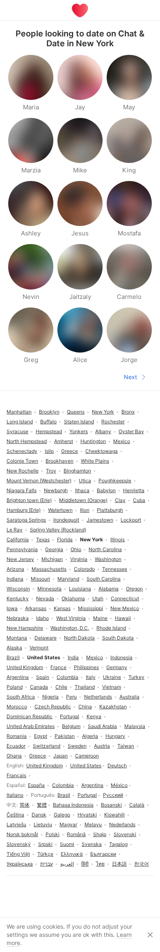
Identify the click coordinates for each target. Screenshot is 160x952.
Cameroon (87, 756)
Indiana (15, 579)
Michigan (52, 559)
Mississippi (90, 608)
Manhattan (19, 412)
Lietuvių (43, 824)
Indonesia (121, 657)
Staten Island (79, 421)
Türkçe (45, 854)
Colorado (84, 569)
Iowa (12, 608)
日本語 (119, 864)
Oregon (134, 589)
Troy (51, 471)
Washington (108, 559)
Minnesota (49, 589)
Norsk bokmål (22, 834)
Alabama (108, 589)
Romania (17, 736)
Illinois (117, 539)
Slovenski (125, 834)
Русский (113, 795)
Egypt (40, 736)
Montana (17, 638)
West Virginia (71, 618)
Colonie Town (22, 461)
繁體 (42, 805)
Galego (62, 815)
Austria (102, 746)
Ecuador (16, 746)
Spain (42, 677)
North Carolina (105, 549)
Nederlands (122, 824)
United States (85, 765)
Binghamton (77, 471)
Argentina (92, 785)
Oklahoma (73, 598)
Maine (100, 618)
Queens (76, 412)
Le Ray (15, 530)
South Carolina (104, 579)
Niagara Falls (22, 490)
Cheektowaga (101, 451)
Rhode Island (111, 628)
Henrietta (133, 490)
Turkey (136, 677)
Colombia (63, 785)
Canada (39, 687)
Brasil (63, 795)
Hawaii (123, 618)
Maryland (68, 579)
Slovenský (19, 844)
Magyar (68, 824)
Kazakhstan (113, 706)
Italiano (15, 795)
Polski (52, 834)
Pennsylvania (22, 549)
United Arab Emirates (31, 726)
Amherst (63, 441)
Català (136, 805)
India (73, 657)
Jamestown (100, 520)
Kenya (94, 716)
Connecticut (125, 598)
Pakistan (65, 736)
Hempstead (49, 431)
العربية (67, 864)
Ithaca (82, 490)
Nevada (45, 598)
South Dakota (118, 638)
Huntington (93, 441)
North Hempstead (27, 441)
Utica (85, 480)
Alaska (14, 647)
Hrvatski (87, 815)
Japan (60, 756)
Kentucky (18, 598)
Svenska (92, 844)
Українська (20, 864)
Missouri (40, 579)
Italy (91, 677)
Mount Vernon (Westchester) (39, 480)
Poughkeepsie (114, 480)
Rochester (113, 421)
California (18, 539)
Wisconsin (18, 589)
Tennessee (114, 569)
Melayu (93, 824)
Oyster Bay (131, 431)
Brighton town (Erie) (29, 500)
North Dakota (79, 638)
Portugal (87, 795)
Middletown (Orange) (83, 500)
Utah (97, 598)
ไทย (100, 864)
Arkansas (35, 608)
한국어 (141, 864)
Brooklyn (49, 412)
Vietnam (111, 687)
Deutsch (117, 765)
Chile (61, 687)
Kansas (62, 608)
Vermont (39, 647)
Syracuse (17, 431)
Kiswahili (114, 815)
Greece (37, 756)
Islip (49, 451)
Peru (71, 697)
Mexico (94, 657)
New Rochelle (23, 471)
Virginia (78, 559)
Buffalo (48, 421)
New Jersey (20, 559)
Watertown (60, 510)
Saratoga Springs (26, 520)
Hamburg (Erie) (24, 510)
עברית (46, 864)
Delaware (45, 638)
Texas (43, 539)
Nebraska (18, 618)
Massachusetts (49, 569)
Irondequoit (66, 520)
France (58, 667)
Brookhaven (59, 461)
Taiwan (125, 746)
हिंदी (85, 864)
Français (16, 775)
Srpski (45, 844)
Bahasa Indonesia (73, 805)
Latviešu (16, 824)
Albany (103, 431)
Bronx (128, 412)
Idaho (42, 618)
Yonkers (78, 431)
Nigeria (50, 697)
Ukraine (112, 677)
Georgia (54, 549)
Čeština (15, 815)
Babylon (106, 490)
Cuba (139, 500)
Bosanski (111, 805)
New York (103, 412)
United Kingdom (44, 765)
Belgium (71, 726)
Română (76, 834)
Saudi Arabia (102, 726)
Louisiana (80, 589)
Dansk (39, 815)
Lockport (131, 520)
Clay (120, 500)
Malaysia (134, 726)
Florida (65, 539)
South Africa (21, 697)
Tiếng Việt (18, 854)
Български (103, 854)
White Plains (95, 461)
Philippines (86, 667)
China (85, 706)
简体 (25, 805)
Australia (129, 697)
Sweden (77, 746)
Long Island (20, 421)
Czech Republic (52, 706)
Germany (116, 667)
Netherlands (98, 697)
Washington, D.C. (69, 628)
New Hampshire (25, 628)
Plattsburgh (110, 510)
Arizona (15, 569)
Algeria (90, 736)
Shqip (99, 834)
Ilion (84, 510)
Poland (15, 687)
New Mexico (124, 608)
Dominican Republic (30, 716)
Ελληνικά (72, 854)
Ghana (14, 756)
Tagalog (118, 844)
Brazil (13, 657)
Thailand (85, 687)
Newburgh (56, 490)
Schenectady (22, 451)
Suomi (67, 844)
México (119, 785)
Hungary (115, 736)
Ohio (76, 549)
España (36, 785)
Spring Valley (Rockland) (58, 530)
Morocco (17, 706)
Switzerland (46, 746)
